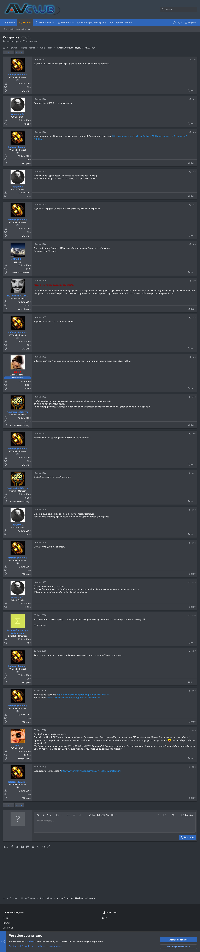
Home (5, 918)
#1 (195, 59)
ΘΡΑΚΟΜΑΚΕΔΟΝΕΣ (21, 272)
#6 (194, 244)
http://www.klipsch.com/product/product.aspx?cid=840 (83, 694)
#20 (194, 767)
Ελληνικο (26, 91)
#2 (194, 99)
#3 (194, 132)
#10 (194, 397)
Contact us (8, 928)
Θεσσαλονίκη (24, 309)
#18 (194, 691)
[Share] (191, 59)
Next (18, 52)
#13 (194, 510)
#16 (194, 615)
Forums (6, 923)
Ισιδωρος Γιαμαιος (13, 41)
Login (104, 918)
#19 (194, 730)
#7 (194, 281)
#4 (194, 171)
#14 (194, 543)
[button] (53, 22)
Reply (192, 90)
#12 (194, 473)
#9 (194, 357)
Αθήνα (28, 388)
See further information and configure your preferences (35, 946)
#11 (194, 433)
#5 (194, 204)
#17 (194, 651)
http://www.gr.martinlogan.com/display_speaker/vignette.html (90, 771)
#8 (194, 317)
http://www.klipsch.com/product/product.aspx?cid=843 (73, 697)
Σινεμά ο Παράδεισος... (20, 425)
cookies (29, 941)
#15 (194, 582)
